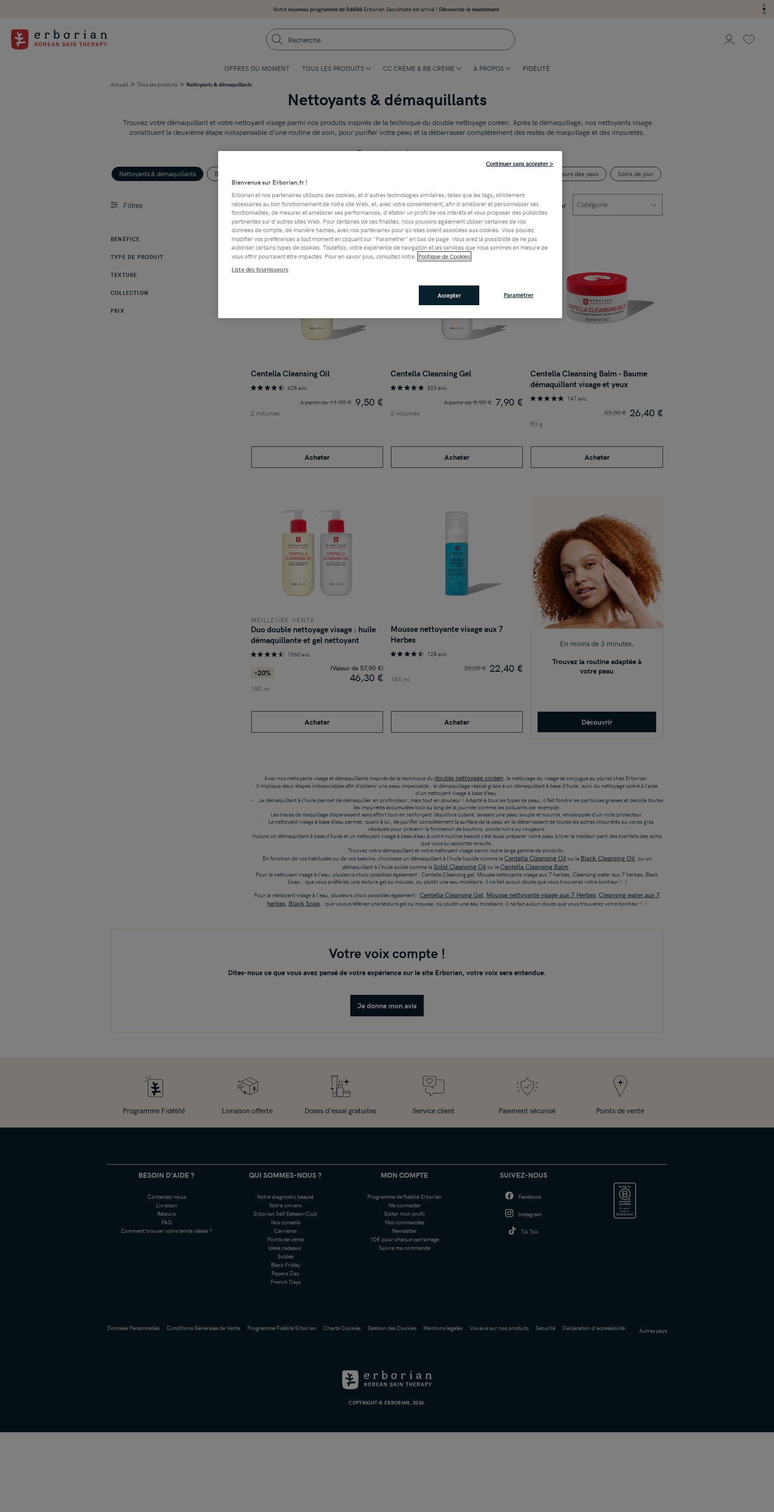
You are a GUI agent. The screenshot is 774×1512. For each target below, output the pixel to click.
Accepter (449, 295)
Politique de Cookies (444, 256)
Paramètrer (518, 295)
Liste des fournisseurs (260, 270)
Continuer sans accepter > (519, 164)
